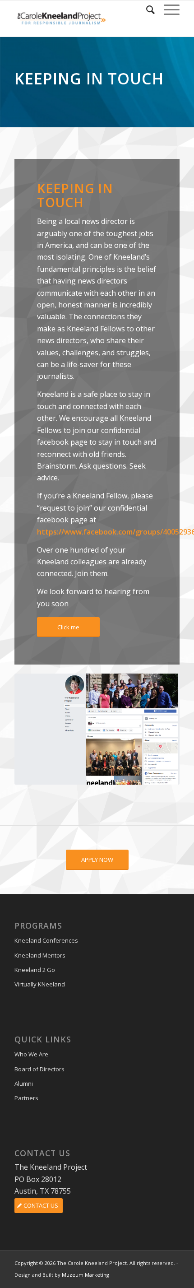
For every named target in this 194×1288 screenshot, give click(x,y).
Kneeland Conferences (46, 940)
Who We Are (31, 1054)
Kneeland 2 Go (34, 970)
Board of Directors (39, 1069)
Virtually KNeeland (39, 984)
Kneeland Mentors (39, 955)
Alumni (23, 1083)
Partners (26, 1098)
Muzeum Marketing (85, 1274)
